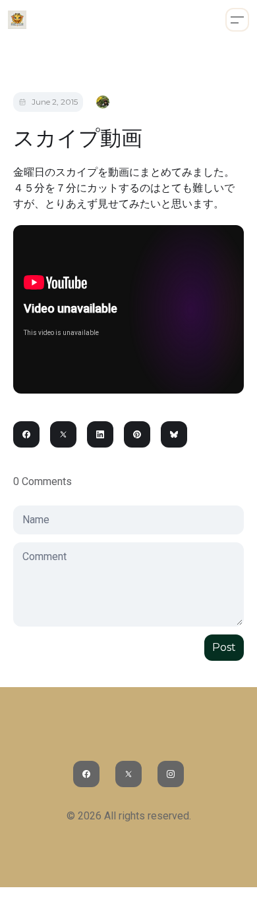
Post (224, 647)
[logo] (17, 20)
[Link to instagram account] (170, 774)
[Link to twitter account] (128, 774)
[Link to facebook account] (86, 774)
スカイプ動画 (77, 138)
